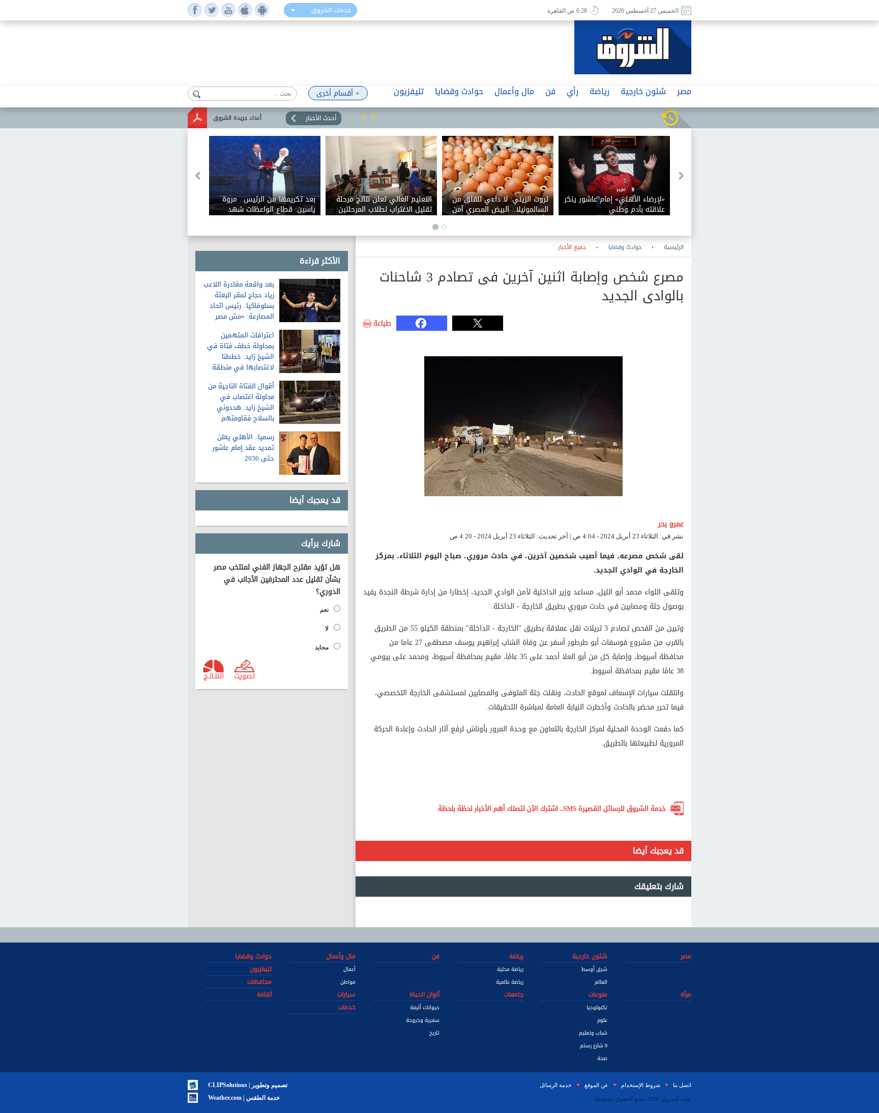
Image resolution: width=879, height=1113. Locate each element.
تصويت (244, 675)
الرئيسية (674, 247)
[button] (363, 116)
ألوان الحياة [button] (424, 994)
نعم (324, 609)
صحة (602, 1058)
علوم (602, 1020)
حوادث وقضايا (624, 247)
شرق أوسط (594, 969)
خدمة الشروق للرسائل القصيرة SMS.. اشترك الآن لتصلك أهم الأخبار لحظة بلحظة (552, 808)
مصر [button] (684, 91)
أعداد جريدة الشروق (237, 117)
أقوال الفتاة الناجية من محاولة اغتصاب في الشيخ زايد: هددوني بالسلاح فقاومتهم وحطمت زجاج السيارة (241, 407)
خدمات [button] (347, 1007)
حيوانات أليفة (425, 1007)
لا (327, 628)
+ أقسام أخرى (338, 93)
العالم (601, 982)
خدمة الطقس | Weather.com (244, 1097)
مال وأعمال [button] (514, 91)
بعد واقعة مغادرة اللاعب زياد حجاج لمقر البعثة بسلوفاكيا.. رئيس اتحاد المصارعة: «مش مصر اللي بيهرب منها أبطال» (238, 305)
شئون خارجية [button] (643, 91)
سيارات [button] (346, 994)
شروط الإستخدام (640, 1085)
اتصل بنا (682, 1085)
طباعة (382, 324)
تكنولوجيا (597, 1007)
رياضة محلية (510, 969)
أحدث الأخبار (321, 118)
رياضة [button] (599, 91)
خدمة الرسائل (556, 1085)
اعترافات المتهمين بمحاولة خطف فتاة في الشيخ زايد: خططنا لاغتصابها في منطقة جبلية (240, 356)
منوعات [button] (598, 994)
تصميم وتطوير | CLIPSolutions (247, 1085)
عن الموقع (596, 1085)
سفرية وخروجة (423, 1020)
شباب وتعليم (593, 1033)
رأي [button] (572, 91)
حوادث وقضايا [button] (459, 91)
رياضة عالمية (509, 982)
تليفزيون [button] (409, 91)
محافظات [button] (259, 981)
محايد (322, 647)
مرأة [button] (686, 994)
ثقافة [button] (264, 994)
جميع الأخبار (572, 247)
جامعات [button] (513, 994)
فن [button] (550, 91)
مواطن (348, 982)
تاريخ (434, 1033)
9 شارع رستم (593, 1045)
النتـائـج (213, 675)
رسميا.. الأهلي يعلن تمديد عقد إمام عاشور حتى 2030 (243, 448)
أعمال (349, 969)
